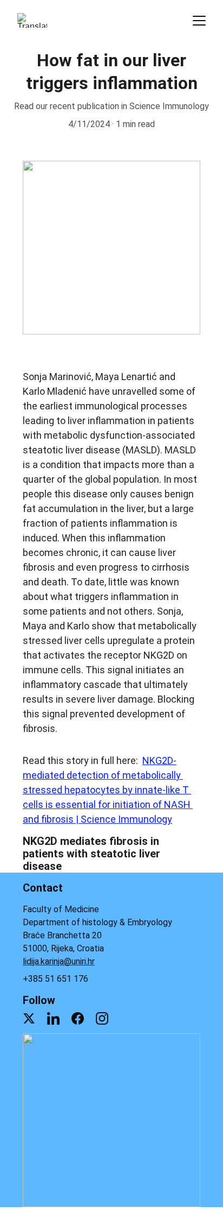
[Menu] (199, 21)
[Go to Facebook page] (77, 1018)
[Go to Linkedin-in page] (53, 1018)
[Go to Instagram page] (102, 1018)
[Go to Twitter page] (29, 1018)
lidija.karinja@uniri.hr (59, 961)
